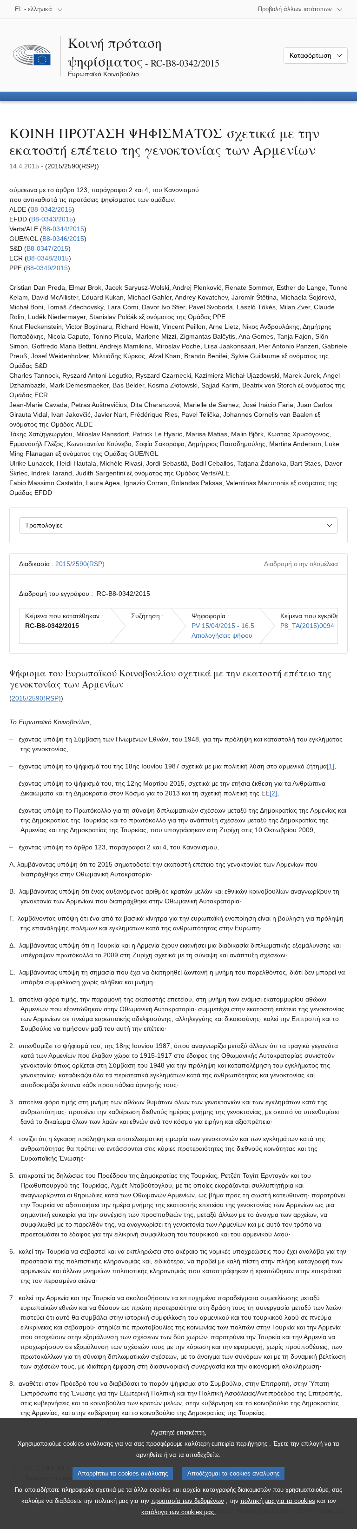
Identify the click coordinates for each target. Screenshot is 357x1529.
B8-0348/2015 (48, 258)
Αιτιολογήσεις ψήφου (222, 635)
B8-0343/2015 (52, 219)
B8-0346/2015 (63, 238)
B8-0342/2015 (51, 209)
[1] (330, 766)
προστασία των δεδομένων (187, 1500)
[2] (273, 793)
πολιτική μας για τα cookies (277, 1500)
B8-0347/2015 (47, 248)
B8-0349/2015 (47, 268)
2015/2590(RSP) (80, 564)
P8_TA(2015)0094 (307, 625)
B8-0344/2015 (63, 229)
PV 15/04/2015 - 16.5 (223, 625)
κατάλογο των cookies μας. (178, 1512)
